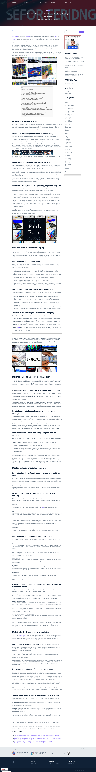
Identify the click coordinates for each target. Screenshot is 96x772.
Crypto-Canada (67, 117)
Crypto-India (67, 120)
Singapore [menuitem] (53, 2)
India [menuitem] (46, 2)
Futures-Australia (68, 146)
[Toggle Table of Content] (51, 88)
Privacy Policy (71, 763)
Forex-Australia (67, 137)
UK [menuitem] (59, 2)
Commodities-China (68, 108)
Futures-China (67, 149)
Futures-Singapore (68, 152)
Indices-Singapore (68, 164)
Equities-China (67, 129)
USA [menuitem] (65, 2)
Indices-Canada (67, 159)
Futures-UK (66, 153)
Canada (66, 102)
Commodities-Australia (69, 105)
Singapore (66, 168)
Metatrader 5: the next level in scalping (30, 110)
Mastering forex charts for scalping (29, 104)
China (65, 104)
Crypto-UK (66, 123)
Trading (16, 36)
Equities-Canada (67, 127)
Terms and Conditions (54, 763)
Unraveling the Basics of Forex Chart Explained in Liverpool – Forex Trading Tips (31, 742)
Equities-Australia (68, 126)
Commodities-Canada (69, 107)
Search (65, 30)
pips (43, 507)
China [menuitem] (40, 2)
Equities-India (67, 130)
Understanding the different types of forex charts (33, 108)
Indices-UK (66, 165)
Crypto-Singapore (68, 121)
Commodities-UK (68, 112)
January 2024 (67, 91)
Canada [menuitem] (33, 2)
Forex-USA (66, 145)
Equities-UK (66, 133)
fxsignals (18, 327)
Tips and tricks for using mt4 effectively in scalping (33, 98)
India (65, 156)
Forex (13, 36)
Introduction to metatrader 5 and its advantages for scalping (35, 112)
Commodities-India (68, 109)
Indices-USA (67, 167)
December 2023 (67, 93)
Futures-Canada (67, 148)
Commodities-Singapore (69, 111)
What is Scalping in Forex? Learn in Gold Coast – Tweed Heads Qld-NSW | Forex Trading (33, 741)
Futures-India (67, 151)
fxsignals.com (43, 212)
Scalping (28, 36)
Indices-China (67, 161)
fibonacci (14, 157)
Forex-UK (48, 10)
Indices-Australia (68, 158)
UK (65, 170)
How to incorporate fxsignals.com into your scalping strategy (35, 102)
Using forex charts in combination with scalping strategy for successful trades (38, 109)
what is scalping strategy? (27, 89)
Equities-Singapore (68, 131)
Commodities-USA (68, 114)
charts (56, 36)
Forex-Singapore (68, 142)
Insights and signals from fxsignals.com (30, 99)
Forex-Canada (67, 139)
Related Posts (27, 115)
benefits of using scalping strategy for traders (32, 92)
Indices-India (67, 162)
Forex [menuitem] (71, 2)
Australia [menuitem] (26, 2)
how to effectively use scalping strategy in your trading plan (34, 93)
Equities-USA (67, 134)
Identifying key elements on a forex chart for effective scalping (35, 107)
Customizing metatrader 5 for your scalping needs (33, 113)
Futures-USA (67, 155)
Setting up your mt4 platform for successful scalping (33, 97)
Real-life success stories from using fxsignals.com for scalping (35, 103)
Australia (66, 101)
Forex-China (67, 140)
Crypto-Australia (68, 115)
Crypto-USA (67, 124)
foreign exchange (22, 635)
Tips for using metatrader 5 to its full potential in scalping (34, 114)
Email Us (17, 762)
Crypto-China (67, 118)
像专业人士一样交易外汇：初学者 (21, 734)
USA (65, 171)
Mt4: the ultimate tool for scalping (29, 94)
